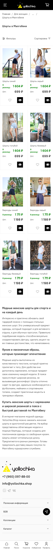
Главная (6, 13)
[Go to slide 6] (47, 75)
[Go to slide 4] (16, 75)
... (33, 14)
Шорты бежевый (38, 145)
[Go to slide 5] (19, 75)
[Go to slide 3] (13, 75)
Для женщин (21, 13)
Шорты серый (36, 81)
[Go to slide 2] (9, 75)
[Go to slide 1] (6, 76)
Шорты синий (9, 81)
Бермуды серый (38, 210)
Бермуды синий (10, 210)
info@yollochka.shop (17, 484)
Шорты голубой (10, 145)
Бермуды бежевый (12, 273)
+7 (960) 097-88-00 (16, 477)
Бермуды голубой (38, 273)
